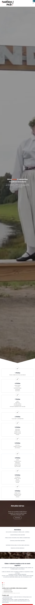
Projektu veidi (5, 595)
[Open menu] (33, 3)
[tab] (3, 584)
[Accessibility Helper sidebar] (34, 1)
